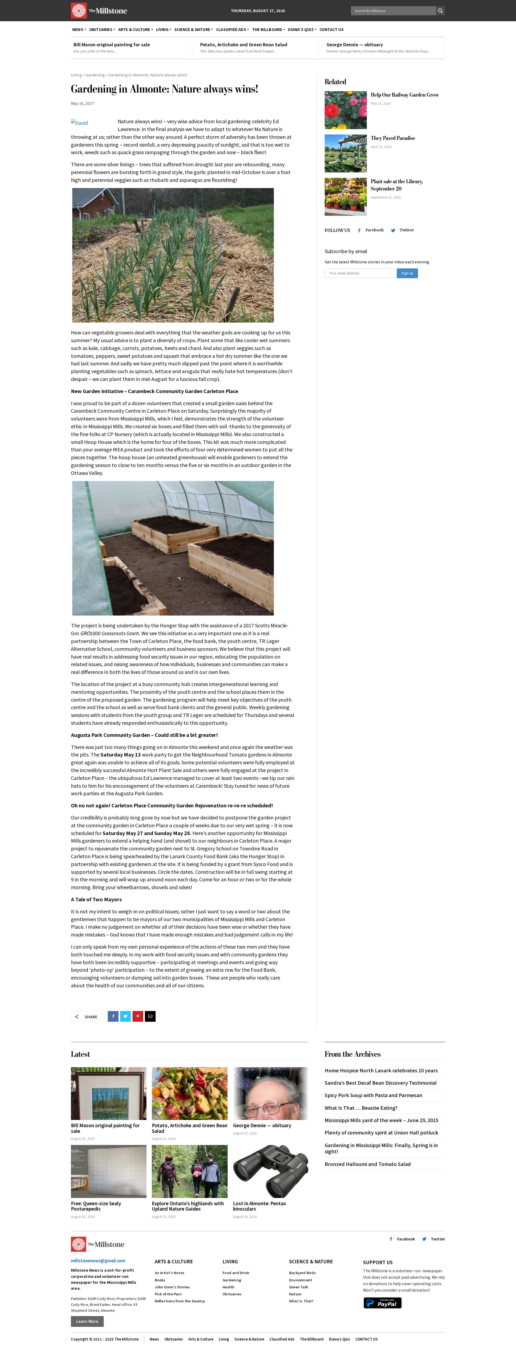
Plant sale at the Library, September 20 (397, 185)
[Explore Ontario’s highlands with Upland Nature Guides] (189, 1171)
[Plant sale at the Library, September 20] (346, 197)
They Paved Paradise (393, 138)
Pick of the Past (168, 1293)
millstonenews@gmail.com (98, 1260)
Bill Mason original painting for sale (112, 44)
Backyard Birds (302, 1272)
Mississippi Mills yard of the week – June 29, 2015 (381, 1119)
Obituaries (232, 1293)
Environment (300, 1279)
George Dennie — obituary (355, 44)
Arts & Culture (174, 1261)
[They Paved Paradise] (346, 153)
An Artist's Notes (169, 1272)
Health (228, 1286)
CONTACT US (367, 1339)
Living (76, 74)
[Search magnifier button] (440, 10)
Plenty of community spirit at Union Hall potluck (381, 1132)
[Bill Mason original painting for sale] (108, 1093)
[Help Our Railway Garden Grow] (346, 110)
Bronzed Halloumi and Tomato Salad (368, 1163)
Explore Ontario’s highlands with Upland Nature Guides (188, 1206)
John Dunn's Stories (172, 1286)
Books (160, 1279)
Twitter (407, 230)
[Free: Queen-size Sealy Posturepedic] (108, 1171)
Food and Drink (236, 1272)
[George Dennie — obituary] (271, 1093)
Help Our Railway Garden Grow (405, 94)
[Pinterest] (137, 1016)
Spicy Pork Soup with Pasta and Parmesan (373, 1094)
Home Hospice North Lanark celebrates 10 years (381, 1070)
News (154, 1339)
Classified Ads (282, 1339)
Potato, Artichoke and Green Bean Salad (243, 44)
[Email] (150, 1016)
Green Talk (298, 1286)
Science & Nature (311, 1261)
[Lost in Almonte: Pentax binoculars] (271, 1171)
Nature (295, 1293)
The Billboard (312, 1339)
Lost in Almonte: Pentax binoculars (259, 1206)
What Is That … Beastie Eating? (361, 1107)
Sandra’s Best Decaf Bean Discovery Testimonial (381, 1082)
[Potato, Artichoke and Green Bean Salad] (189, 1093)
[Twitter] (125, 1016)
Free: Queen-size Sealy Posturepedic (96, 1206)
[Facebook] (113, 1016)
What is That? (301, 1300)
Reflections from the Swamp (180, 1300)
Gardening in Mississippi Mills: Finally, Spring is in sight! (381, 1148)
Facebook (375, 230)
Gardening (95, 74)
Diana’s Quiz (339, 1339)
